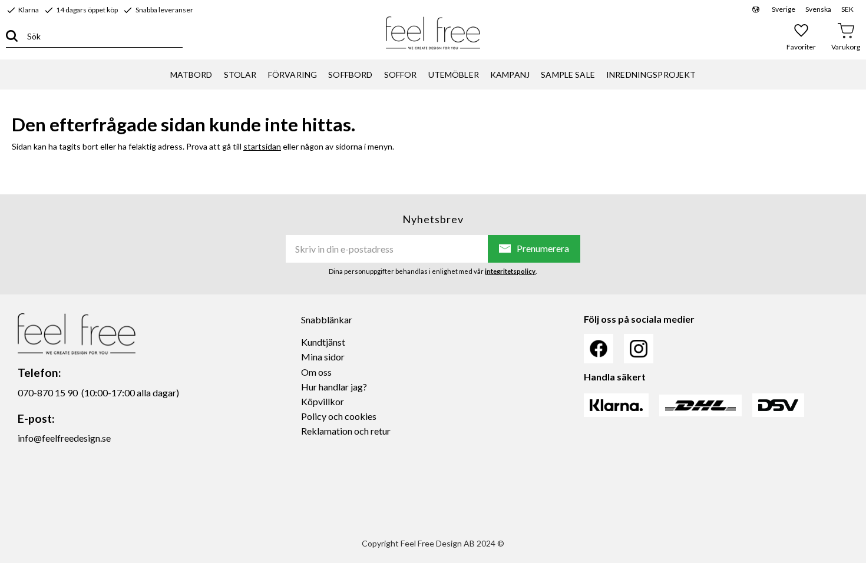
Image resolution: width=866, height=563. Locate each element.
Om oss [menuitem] (316, 371)
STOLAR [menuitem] (240, 74)
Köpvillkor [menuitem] (322, 401)
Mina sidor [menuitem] (323, 356)
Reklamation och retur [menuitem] (346, 430)
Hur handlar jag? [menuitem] (334, 386)
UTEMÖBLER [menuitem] (453, 74)
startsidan (262, 146)
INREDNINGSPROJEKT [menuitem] (651, 74)
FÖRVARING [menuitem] (292, 74)
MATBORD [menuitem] (191, 74)
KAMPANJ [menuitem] (510, 74)
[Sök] (12, 36)
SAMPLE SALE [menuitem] (568, 74)
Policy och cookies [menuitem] (338, 416)
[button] (801, 36)
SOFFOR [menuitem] (400, 74)
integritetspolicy (510, 271)
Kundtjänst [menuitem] (323, 341)
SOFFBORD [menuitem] (350, 74)
